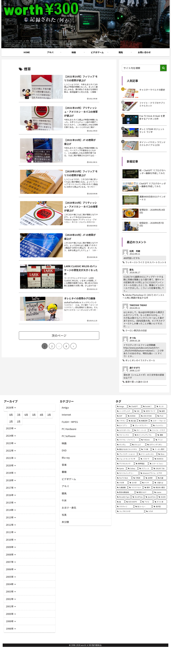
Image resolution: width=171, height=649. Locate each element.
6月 (26, 414)
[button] (163, 68)
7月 (18, 414)
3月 (49, 414)
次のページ (59, 335)
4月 (41, 414)
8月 (11, 414)
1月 (18, 421)
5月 (34, 414)
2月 (11, 421)
